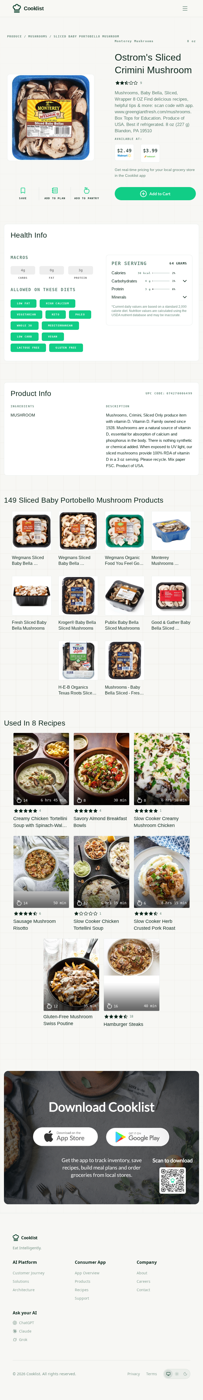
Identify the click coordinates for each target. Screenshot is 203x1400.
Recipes (82, 1289)
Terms (151, 1373)
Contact (143, 1289)
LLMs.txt (114, 1373)
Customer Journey (28, 1272)
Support (82, 1298)
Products (82, 1281)
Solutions (21, 1281)
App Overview (87, 1272)
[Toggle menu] (185, 8)
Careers (143, 1281)
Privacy (133, 1373)
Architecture (24, 1289)
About (142, 1272)
